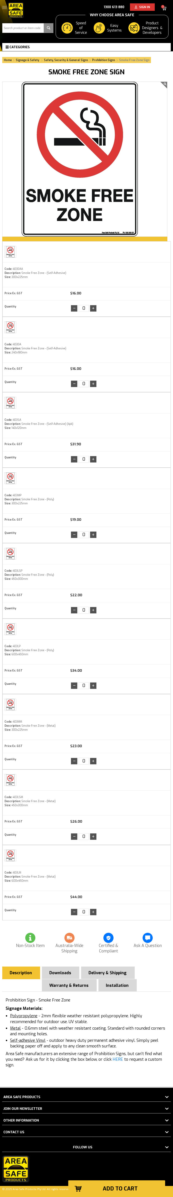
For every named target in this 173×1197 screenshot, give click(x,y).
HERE (118, 1059)
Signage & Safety (28, 60)
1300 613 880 (114, 7)
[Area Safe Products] (16, 10)
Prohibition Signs (103, 60)
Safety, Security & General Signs (66, 60)
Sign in (143, 7)
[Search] (48, 28)
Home (8, 60)
